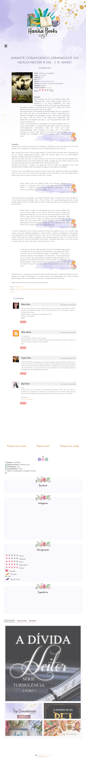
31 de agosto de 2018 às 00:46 (68, 384)
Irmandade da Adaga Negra (30, 289)
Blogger (47, 756)
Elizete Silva (26, 358)
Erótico (17, 289)
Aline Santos (26, 332)
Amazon (49, 88)
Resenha (44, 289)
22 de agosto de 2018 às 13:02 (68, 358)
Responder (23, 322)
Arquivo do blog (22, 620)
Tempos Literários (27, 399)
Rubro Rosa (25, 304)
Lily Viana (25, 383)
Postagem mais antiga (69, 446)
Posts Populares (9, 620)
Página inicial (43, 446)
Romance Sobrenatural (57, 289)
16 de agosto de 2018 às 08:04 (68, 304)
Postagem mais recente (16, 446)
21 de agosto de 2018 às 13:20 (68, 332)
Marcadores (32, 620)
